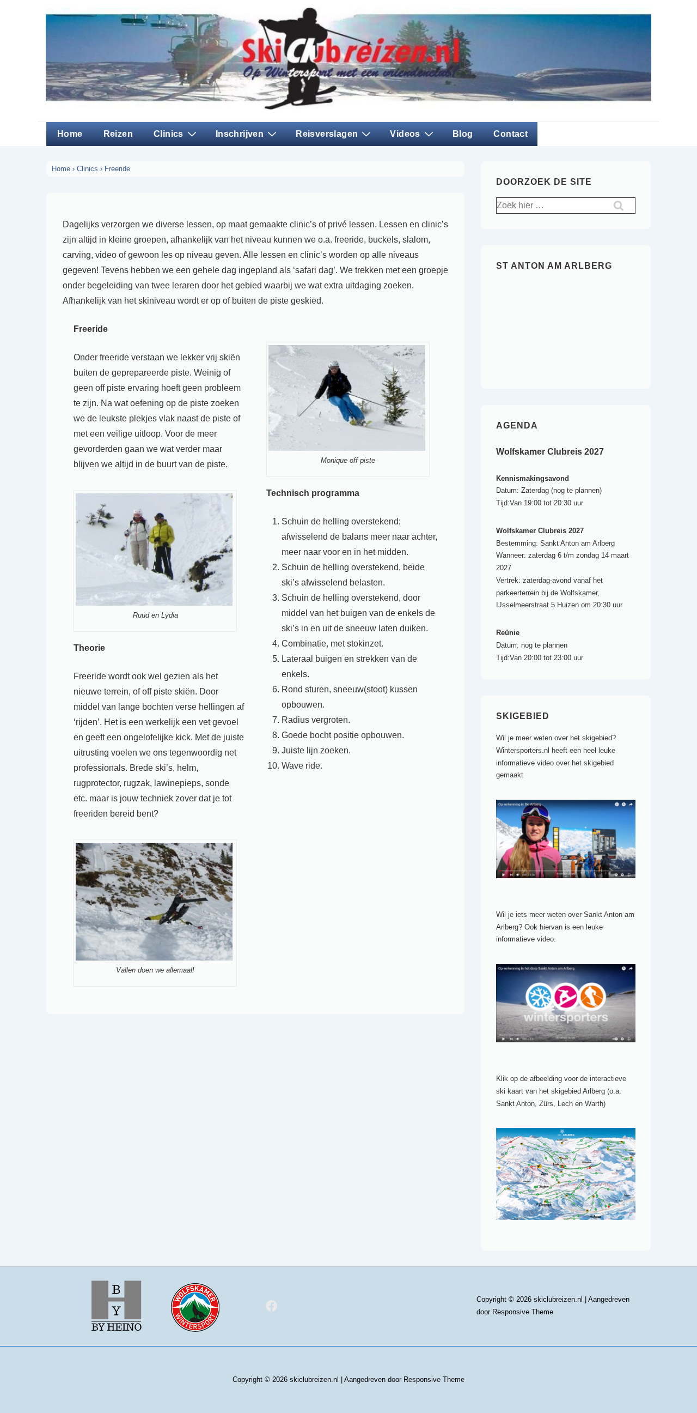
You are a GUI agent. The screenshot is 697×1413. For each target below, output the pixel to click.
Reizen (118, 133)
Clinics (169, 133)
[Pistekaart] (571, 1228)
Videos (405, 133)
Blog (463, 133)
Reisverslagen (327, 133)
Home (70, 133)
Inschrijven (240, 133)
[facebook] (271, 1306)
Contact (510, 133)
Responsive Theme (522, 1312)
